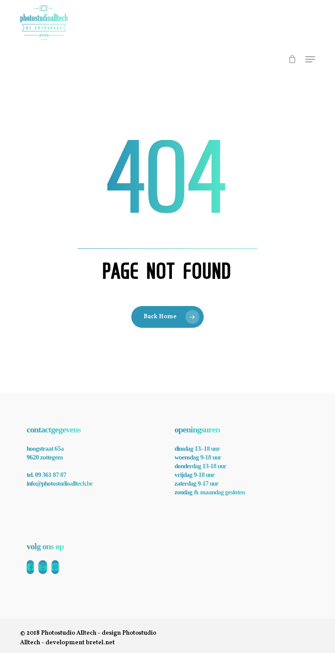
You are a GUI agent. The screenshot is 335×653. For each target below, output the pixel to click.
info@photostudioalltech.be (59, 483)
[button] (310, 59)
